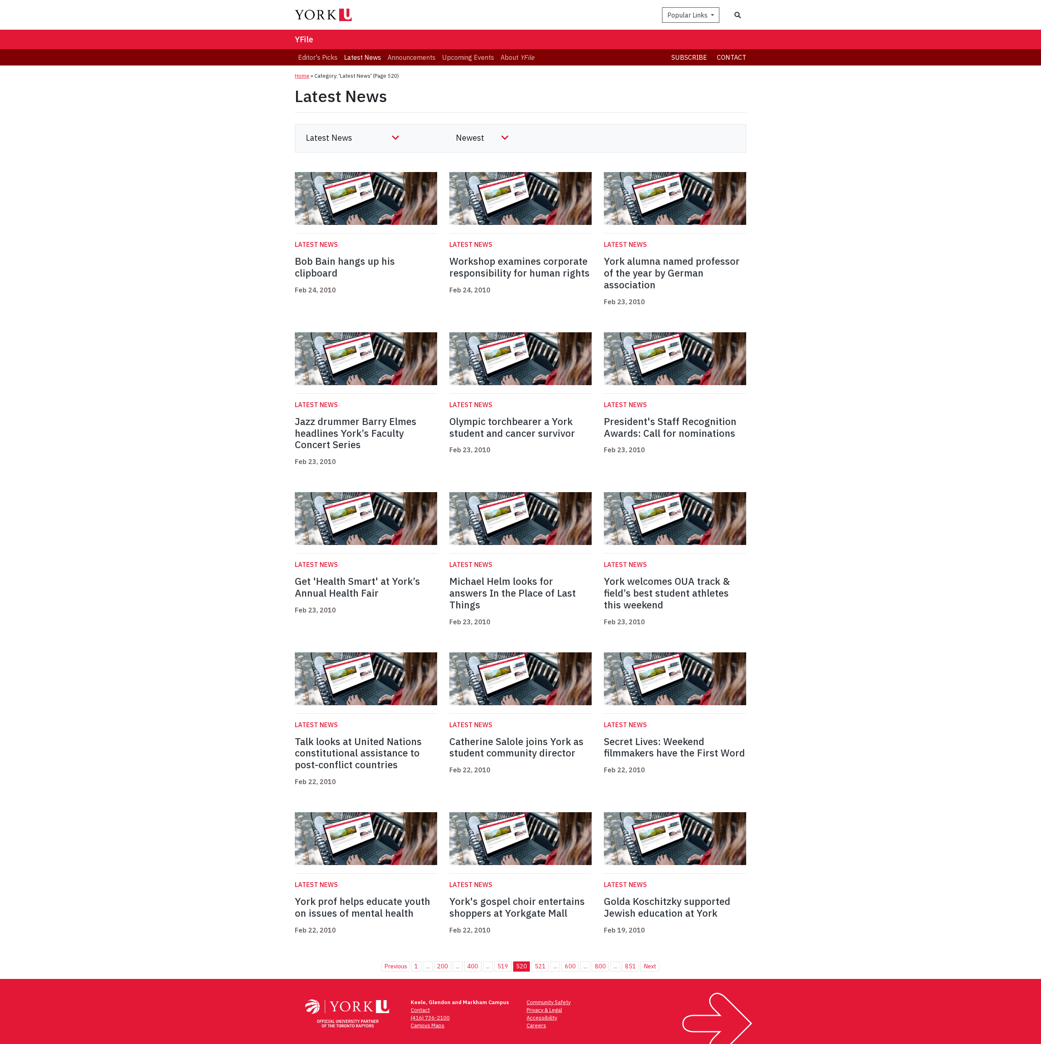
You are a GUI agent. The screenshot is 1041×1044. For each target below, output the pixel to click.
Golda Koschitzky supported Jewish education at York (667, 907)
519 (502, 966)
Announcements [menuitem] (412, 57)
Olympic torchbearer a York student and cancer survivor (512, 427)
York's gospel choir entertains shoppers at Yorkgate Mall (517, 907)
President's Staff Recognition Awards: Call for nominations (670, 427)
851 (630, 966)
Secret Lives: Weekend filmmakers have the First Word (674, 747)
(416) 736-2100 (430, 1017)
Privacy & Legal (544, 1010)
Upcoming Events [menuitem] (468, 57)
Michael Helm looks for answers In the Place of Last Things (512, 593)
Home (302, 75)
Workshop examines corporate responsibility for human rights (519, 267)
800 (600, 966)
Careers (536, 1025)
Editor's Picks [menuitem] (318, 57)
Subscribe (689, 57)
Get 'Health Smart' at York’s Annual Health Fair (357, 587)
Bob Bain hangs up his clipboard (345, 267)
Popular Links (688, 15)
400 (472, 966)
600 (570, 966)
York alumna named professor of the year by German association (672, 273)
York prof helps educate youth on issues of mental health (362, 907)
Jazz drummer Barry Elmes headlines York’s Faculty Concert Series (355, 433)
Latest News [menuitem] (362, 57)
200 (442, 966)
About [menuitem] (517, 57)
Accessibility (542, 1017)
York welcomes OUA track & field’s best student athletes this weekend (667, 593)
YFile (304, 39)
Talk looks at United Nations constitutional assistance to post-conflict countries (358, 753)
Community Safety (549, 1002)
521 (540, 966)
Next (650, 966)
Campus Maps (427, 1025)
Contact (731, 57)
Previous (395, 966)
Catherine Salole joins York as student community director (516, 747)
